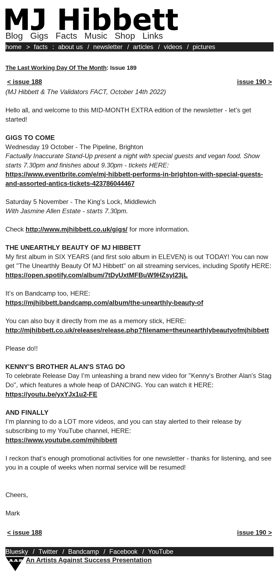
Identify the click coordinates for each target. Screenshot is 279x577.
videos (173, 46)
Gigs (39, 36)
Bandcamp (83, 551)
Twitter (48, 551)
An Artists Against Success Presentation (89, 560)
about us (70, 46)
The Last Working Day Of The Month (56, 67)
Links (152, 36)
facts (41, 46)
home (13, 46)
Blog (14, 36)
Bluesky (16, 551)
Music (95, 36)
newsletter (108, 46)
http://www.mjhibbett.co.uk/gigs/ (77, 229)
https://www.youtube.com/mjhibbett (61, 440)
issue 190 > (254, 81)
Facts (66, 36)
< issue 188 (24, 81)
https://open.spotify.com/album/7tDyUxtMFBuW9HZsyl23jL (96, 275)
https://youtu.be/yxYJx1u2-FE (51, 394)
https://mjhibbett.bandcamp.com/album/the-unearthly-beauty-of (104, 302)
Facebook (123, 551)
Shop (125, 36)
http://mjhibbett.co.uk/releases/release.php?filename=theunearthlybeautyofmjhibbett (137, 330)
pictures (204, 46)
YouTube (160, 551)
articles (143, 46)
